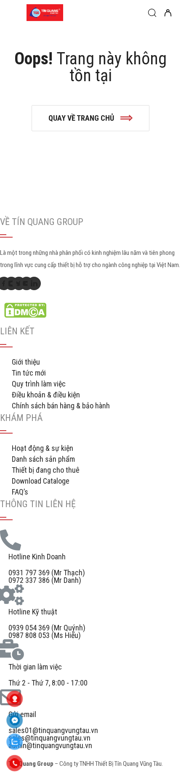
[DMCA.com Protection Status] (25, 315)
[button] (90, 118)
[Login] (167, 13)
